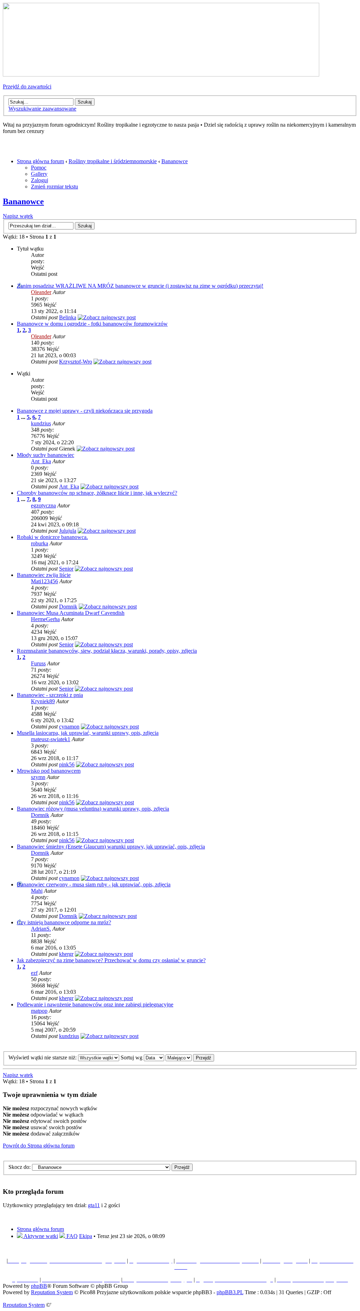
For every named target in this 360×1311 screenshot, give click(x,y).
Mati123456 (44, 581)
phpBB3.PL (230, 1292)
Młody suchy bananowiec (45, 455)
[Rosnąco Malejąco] (190, 1057)
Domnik (68, 607)
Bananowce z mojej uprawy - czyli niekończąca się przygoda (85, 411)
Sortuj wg (132, 1057)
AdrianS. (41, 929)
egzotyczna (43, 505)
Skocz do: (19, 1167)
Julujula (67, 531)
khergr (66, 954)
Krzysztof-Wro (75, 362)
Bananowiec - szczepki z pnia (50, 695)
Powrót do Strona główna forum (39, 1146)
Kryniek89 (43, 701)
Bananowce (174, 161)
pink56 (67, 764)
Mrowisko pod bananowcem (49, 771)
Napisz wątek (18, 216)
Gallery (39, 174)
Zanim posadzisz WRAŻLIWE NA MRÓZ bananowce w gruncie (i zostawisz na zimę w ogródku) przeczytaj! (140, 286)
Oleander (41, 292)
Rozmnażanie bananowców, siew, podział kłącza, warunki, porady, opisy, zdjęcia (107, 651)
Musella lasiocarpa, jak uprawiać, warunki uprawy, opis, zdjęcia (88, 733)
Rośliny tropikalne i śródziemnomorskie (113, 161)
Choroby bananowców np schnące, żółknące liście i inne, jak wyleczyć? (97, 493)
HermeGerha (45, 619)
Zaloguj (39, 180)
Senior (66, 569)
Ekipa (85, 1236)
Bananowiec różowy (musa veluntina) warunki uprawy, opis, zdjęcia (93, 809)
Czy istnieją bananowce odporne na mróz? (64, 922)
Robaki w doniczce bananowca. (52, 537)
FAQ (71, 1236)
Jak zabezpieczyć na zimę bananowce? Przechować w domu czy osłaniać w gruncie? (111, 960)
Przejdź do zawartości (27, 86)
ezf (34, 973)
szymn (38, 777)
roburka (39, 543)
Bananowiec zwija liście (44, 575)
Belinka (67, 317)
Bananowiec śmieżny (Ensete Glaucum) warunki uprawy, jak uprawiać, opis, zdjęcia (111, 847)
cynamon (69, 727)
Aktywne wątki (40, 1236)
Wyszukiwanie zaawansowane (42, 109)
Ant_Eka (41, 461)
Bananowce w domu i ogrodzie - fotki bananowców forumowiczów (92, 324)
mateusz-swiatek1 (50, 739)
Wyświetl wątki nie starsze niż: (43, 1057)
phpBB (39, 1286)
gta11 (94, 1205)
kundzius (41, 423)
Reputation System (52, 1292)
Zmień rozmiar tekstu (54, 186)
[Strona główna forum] (161, 75)
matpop (39, 1011)
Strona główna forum (40, 161)
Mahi (37, 891)
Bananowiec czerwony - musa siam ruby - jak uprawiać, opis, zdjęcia (94, 884)
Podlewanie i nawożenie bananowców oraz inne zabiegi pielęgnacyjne (95, 1004)
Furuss (38, 663)
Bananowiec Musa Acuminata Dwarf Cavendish (70, 613)
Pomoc (38, 168)
